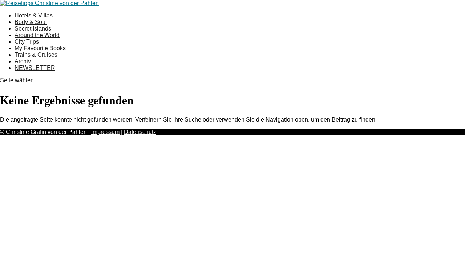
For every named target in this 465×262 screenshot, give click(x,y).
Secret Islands (33, 28)
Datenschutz (140, 132)
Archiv (23, 61)
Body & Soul (31, 22)
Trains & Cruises (36, 55)
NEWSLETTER (35, 68)
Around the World (37, 35)
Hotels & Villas (34, 15)
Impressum (105, 132)
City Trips (27, 42)
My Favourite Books (40, 48)
